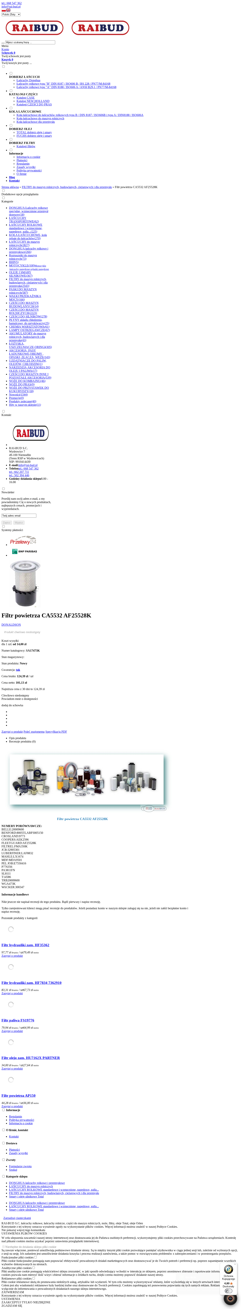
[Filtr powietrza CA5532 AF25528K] (25, 606)
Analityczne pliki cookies (17, 1268)
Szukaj (13, 1169)
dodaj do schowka (12, 705)
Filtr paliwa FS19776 (18, 1020)
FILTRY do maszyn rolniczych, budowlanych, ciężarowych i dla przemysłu (54, 1193)
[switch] (228, 1291)
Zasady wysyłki (26, 167)
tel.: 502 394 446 (19, 475)
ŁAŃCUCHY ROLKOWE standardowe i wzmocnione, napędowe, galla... (54, 1189)
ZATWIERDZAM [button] (13, 1292)
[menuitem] (124, 80)
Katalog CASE (26, 97)
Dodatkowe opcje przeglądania (20, 194)
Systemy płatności (12, 530)
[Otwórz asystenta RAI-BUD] (230, 1298)
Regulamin (23, 163)
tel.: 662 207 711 (19, 471)
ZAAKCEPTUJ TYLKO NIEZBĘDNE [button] (26, 1302)
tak (18, 669)
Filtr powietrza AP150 (19, 1096)
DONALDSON (11, 624)
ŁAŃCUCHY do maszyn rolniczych (31, 1186)
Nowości (18, 394)
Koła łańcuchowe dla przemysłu (36, 121)
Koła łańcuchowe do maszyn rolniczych (40, 118)
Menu (5, 46)
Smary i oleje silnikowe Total (26, 1196)
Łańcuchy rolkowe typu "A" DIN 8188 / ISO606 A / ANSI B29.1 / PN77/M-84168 (66, 87)
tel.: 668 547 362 (12, 3)
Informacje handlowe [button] (15, 894)
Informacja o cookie (28, 156)
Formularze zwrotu (20, 1166)
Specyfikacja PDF (56, 731)
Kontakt (6, 415)
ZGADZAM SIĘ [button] (12, 1305)
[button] (4, 10)
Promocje (16, 398)
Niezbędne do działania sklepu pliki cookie (30, 1246)
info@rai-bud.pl (11, 6)
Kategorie (7, 201)
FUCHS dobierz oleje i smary (34, 135)
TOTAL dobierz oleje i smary (34, 132)
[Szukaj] (3, 43)
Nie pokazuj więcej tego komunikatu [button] (23, 1230)
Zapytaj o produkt (12, 731)
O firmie (22, 173)
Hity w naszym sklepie (25, 404)
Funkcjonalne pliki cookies (18, 1257)
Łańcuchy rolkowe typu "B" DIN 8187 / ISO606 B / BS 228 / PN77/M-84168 (63, 83)
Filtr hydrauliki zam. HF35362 (25, 945)
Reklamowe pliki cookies (17, 1278)
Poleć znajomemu (34, 731)
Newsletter (8, 492)
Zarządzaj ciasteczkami (17, 1218)
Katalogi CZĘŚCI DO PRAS (34, 104)
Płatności (22, 160)
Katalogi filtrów (26, 146)
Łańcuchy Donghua (28, 80)
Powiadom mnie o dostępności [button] (20, 698)
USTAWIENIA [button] (11, 1299)
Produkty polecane (22, 401)
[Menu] (235, 1265)
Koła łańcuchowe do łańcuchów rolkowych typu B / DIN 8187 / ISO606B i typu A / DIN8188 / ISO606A (80, 115)
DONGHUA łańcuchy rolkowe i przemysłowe (37, 1182)
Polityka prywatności (29, 170)
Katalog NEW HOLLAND (33, 101)
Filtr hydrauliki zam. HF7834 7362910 (32, 983)
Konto (5, 49)
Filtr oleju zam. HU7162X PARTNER (31, 1058)
